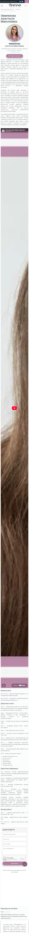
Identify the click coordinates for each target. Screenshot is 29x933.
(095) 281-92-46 (13, 1)
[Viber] (22, 1)
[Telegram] (20, 1)
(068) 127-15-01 (6, 1)
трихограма (14, 109)
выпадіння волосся (21, 93)
